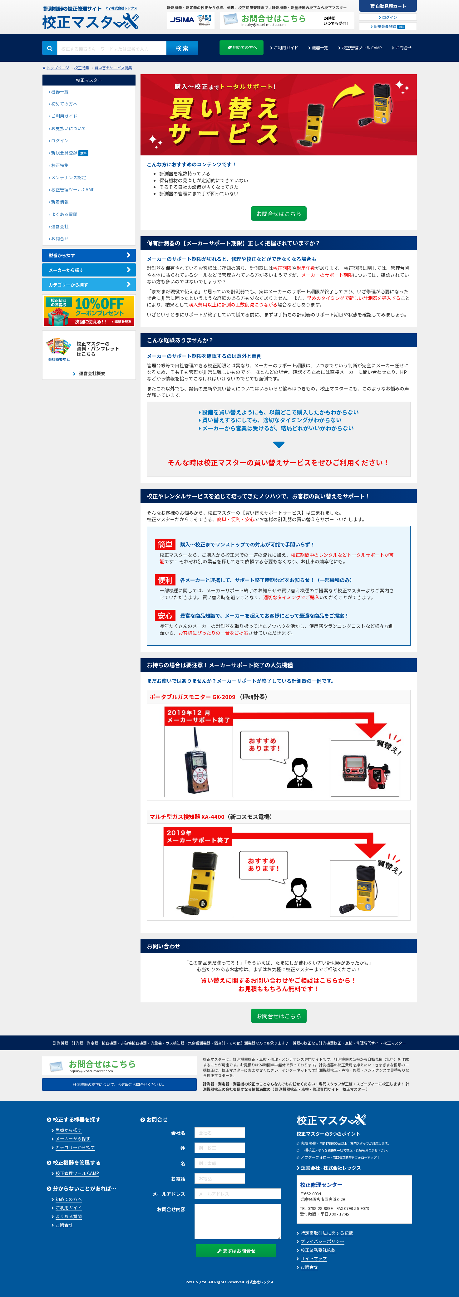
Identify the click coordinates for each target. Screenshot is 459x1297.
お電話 (178, 1178)
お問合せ (404, 48)
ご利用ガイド (286, 48)
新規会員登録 (388, 26)
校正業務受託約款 (318, 1250)
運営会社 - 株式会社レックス (330, 1167)
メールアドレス (168, 1194)
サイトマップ (314, 1258)
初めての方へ (244, 47)
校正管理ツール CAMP (362, 48)
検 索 (182, 48)
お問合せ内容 (171, 1209)
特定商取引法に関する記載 (327, 1233)
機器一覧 (320, 48)
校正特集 (81, 67)
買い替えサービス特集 (113, 67)
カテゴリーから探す (68, 284)
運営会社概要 (91, 373)
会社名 (178, 1132)
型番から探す (62, 255)
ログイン (389, 17)
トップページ (58, 67)
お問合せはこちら (278, 213)
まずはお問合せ (238, 1250)
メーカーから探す (66, 270)
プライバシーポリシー (322, 1241)
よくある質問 (69, 1216)
